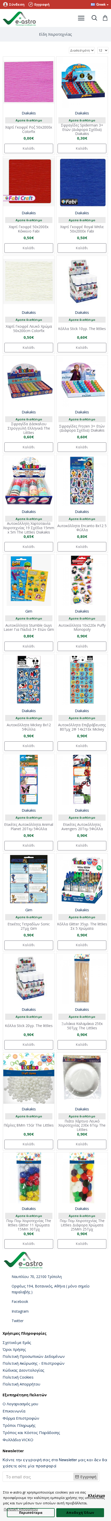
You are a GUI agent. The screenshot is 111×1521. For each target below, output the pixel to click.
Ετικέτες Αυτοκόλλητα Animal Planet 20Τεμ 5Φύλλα (28, 826)
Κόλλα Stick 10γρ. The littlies (82, 329)
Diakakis (29, 112)
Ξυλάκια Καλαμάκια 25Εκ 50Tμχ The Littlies (82, 1026)
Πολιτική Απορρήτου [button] (21, 1509)
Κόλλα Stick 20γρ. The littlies (29, 1026)
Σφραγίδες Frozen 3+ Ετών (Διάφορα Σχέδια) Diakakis (82, 428)
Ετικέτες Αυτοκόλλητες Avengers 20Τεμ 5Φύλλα (82, 826)
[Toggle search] (94, 18)
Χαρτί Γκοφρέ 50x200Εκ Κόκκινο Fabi (29, 229)
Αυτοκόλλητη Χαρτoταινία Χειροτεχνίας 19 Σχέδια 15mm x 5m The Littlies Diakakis (28, 527)
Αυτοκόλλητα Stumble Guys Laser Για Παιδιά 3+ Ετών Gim (29, 627)
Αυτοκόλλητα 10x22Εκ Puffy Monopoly (82, 627)
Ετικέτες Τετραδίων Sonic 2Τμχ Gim (28, 926)
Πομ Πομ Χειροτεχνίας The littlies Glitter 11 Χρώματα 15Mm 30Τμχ (28, 1225)
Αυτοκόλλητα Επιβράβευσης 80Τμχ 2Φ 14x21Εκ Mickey (82, 727)
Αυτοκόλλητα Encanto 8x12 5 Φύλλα (82, 528)
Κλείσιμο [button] (96, 1495)
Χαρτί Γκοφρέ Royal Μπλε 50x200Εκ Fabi (82, 229)
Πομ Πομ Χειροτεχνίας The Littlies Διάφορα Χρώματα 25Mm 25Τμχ (82, 1225)
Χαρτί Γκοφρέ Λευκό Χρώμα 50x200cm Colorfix (29, 328)
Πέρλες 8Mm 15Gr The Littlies (29, 1125)
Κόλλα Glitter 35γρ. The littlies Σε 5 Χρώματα (82, 926)
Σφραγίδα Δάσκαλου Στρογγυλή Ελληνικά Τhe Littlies (28, 428)
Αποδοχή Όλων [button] (80, 1512)
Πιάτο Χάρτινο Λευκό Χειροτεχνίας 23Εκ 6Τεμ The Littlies (82, 1125)
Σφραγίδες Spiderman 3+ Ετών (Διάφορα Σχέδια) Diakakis (82, 129)
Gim (28, 611)
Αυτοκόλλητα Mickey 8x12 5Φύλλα (29, 727)
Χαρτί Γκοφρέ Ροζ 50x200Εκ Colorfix (28, 129)
